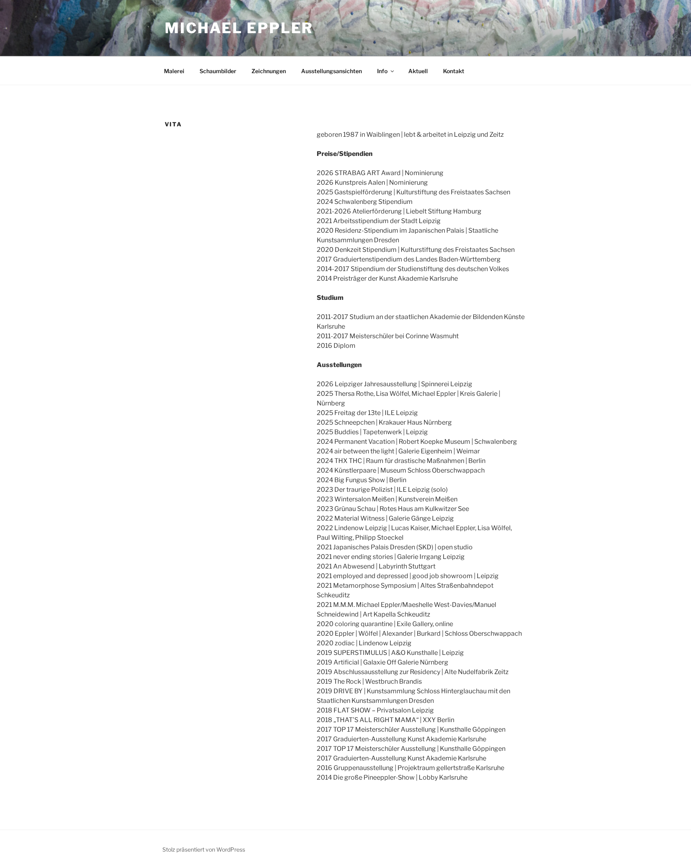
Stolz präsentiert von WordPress (203, 849)
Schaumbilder (218, 71)
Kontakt (453, 71)
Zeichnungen (269, 71)
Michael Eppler (239, 28)
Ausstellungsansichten (331, 71)
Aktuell (418, 71)
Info (382, 71)
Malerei (174, 71)
